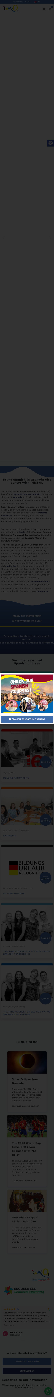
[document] (27, 698)
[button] (50, 677)
